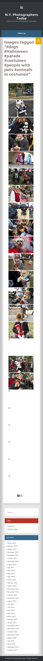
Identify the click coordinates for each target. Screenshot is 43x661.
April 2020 (11, 644)
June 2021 (11, 607)
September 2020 (13, 635)
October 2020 (12, 632)
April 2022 (11, 577)
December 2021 (13, 589)
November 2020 (13, 629)
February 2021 (12, 619)
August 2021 (11, 601)
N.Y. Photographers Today (21, 16)
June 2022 (11, 570)
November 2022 (13, 555)
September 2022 (13, 561)
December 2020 (13, 625)
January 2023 (12, 549)
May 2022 (11, 574)
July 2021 (10, 604)
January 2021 (12, 622)
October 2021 (12, 595)
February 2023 (12, 546)
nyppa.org (10, 526)
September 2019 (13, 647)
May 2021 (11, 610)
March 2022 (11, 580)
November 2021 (13, 592)
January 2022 (12, 586)
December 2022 (13, 552)
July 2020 (10, 641)
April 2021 (11, 613)
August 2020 (11, 638)
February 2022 (12, 583)
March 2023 (11, 543)
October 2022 (12, 558)
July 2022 (10, 567)
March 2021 (11, 616)
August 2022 (11, 564)
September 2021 (13, 598)
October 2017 (12, 650)
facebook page (12, 529)
